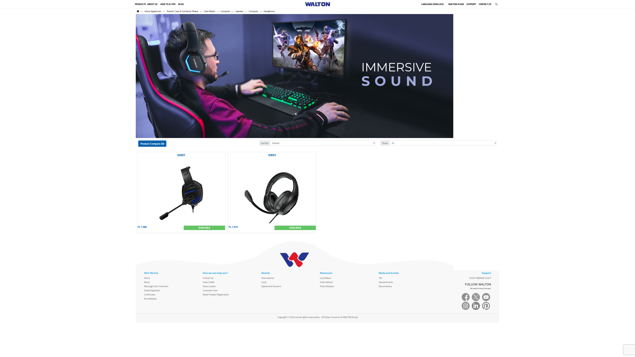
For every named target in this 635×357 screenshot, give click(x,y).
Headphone (269, 11)
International (267, 278)
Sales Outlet (208, 282)
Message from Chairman (156, 286)
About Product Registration (216, 294)
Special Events (386, 282)
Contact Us (208, 278)
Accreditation (150, 298)
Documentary (385, 286)
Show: (385, 143)
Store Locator (209, 286)
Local (263, 282)
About (147, 282)
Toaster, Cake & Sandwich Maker (182, 11)
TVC (380, 278)
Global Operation (152, 290)
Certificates (149, 294)
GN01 (181, 155)
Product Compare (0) (152, 144)
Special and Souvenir (271, 286)
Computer (225, 11)
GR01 (272, 155)
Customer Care (210, 290)
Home (147, 278)
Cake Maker (209, 11)
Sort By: (265, 143)
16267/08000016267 (480, 278)
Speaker (239, 11)
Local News (325, 278)
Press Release (327, 286)
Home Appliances (153, 11)
